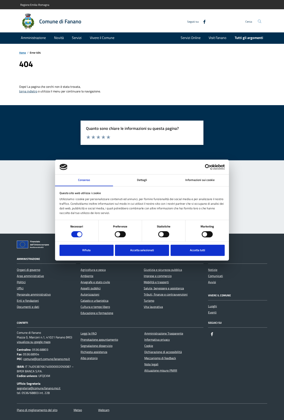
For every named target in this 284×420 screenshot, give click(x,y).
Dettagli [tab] (142, 180)
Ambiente (87, 276)
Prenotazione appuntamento (99, 339)
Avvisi (212, 282)
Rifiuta (86, 250)
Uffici (20, 288)
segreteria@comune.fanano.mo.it (38, 388)
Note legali (151, 364)
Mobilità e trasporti (156, 282)
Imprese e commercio (158, 276)
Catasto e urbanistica (94, 300)
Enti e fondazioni (28, 300)
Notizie (212, 269)
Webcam (103, 410)
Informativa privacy (157, 339)
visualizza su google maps (33, 342)
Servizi (77, 37)
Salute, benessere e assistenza (164, 288)
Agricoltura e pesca (93, 269)
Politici (21, 282)
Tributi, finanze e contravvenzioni (166, 294)
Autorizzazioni (90, 294)
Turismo (149, 300)
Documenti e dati (28, 306)
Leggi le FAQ (89, 333)
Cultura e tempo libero (95, 306)
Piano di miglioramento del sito (37, 410)
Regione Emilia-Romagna (34, 5)
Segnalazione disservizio (96, 345)
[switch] (120, 234)
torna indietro (28, 91)
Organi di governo (28, 269)
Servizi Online (191, 37)
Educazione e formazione (97, 313)
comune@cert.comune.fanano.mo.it (46, 359)
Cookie (148, 345)
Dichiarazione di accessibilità (163, 352)
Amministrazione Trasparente (163, 333)
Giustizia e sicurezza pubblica (163, 269)
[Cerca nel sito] (259, 21)
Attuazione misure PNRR (160, 370)
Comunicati (215, 276)
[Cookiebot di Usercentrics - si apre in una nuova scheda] (208, 167)
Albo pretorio (89, 358)
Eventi (212, 312)
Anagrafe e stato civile (95, 282)
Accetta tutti (197, 250)
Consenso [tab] (84, 180)
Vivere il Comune (102, 37)
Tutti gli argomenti (249, 37)
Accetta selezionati (142, 250)
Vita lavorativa (153, 306)
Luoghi (212, 306)
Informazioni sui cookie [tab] (199, 180)
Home (22, 53)
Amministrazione (33, 37)
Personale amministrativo (34, 294)
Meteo (78, 410)
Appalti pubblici (91, 288)
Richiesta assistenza (94, 352)
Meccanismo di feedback (160, 358)
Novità (59, 37)
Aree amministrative (30, 276)
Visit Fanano (217, 37)
